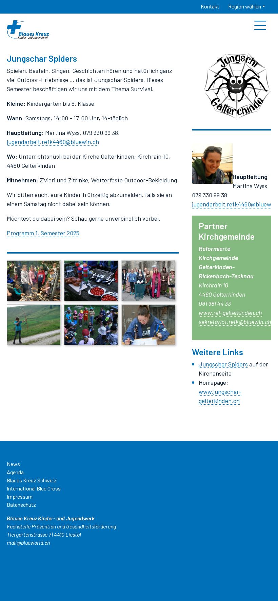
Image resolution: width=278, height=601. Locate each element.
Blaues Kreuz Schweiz (32, 480)
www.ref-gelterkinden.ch (230, 312)
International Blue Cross (34, 488)
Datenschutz (21, 504)
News (13, 464)
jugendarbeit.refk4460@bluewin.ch (53, 141)
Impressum (20, 496)
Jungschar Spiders (223, 364)
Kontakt (210, 6)
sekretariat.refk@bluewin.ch (235, 321)
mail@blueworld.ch (28, 542)
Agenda (15, 472)
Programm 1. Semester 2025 (43, 233)
